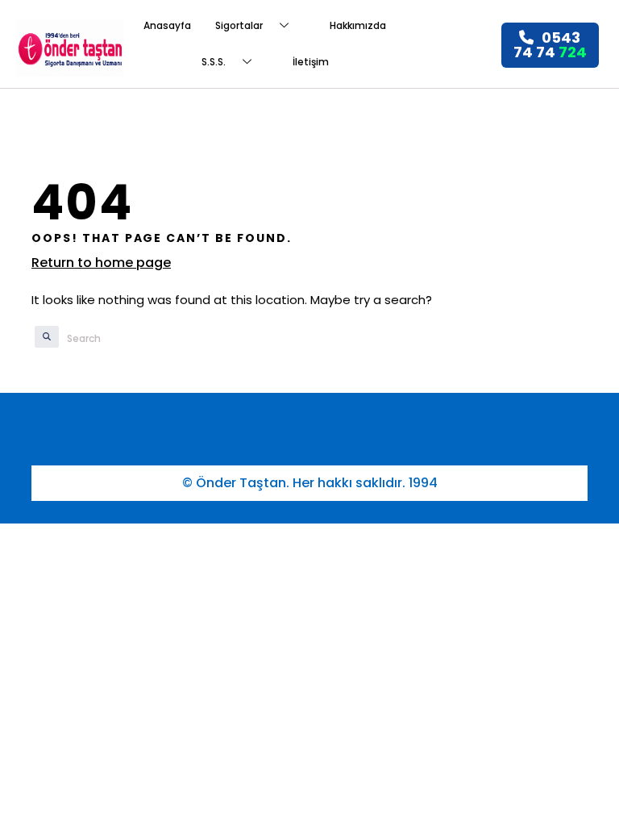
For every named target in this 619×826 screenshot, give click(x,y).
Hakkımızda (358, 25)
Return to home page (101, 262)
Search (39, 338)
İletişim (311, 62)
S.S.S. (213, 62)
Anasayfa (167, 25)
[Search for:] (145, 338)
